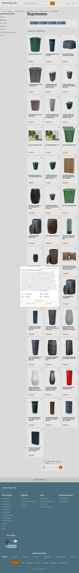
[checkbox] (22, 294)
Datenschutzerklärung (45, 268)
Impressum (55, 268)
